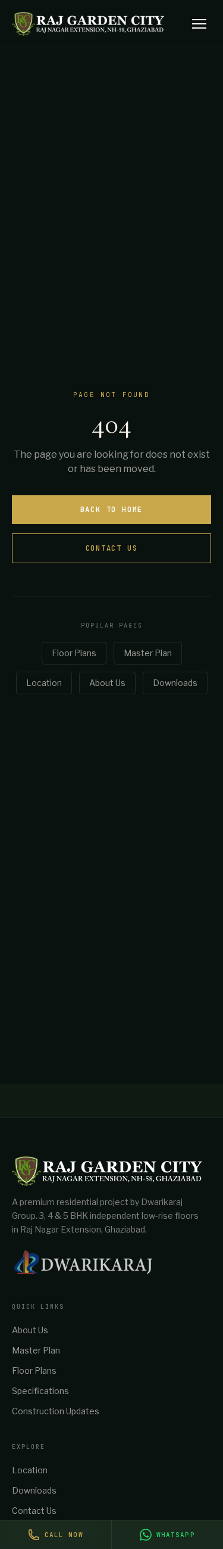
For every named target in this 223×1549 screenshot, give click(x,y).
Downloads (175, 683)
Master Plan (148, 653)
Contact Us (112, 548)
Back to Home (111, 509)
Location (44, 683)
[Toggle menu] (199, 23)
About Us (107, 683)
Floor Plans (74, 653)
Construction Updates (55, 1411)
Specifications (40, 1391)
